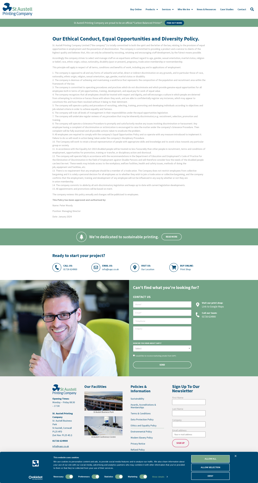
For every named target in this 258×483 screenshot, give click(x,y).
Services (166, 9)
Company (177, 420)
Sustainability (137, 398)
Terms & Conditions (141, 413)
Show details (158, 476)
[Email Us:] (95, 267)
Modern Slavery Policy (142, 437)
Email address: (179, 430)
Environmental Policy (141, 431)
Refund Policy (138, 449)
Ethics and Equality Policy (143, 425)
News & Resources (206, 9)
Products (150, 9)
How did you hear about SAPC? (147, 343)
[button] (252, 9)
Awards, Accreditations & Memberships (143, 406)
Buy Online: (187, 265)
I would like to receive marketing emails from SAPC (155, 355)
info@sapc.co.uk (110, 269)
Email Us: (107, 265)
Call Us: (68, 265)
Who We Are (184, 9)
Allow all (210, 459)
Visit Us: (146, 265)
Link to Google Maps (213, 306)
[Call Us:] (56, 267)
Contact (242, 9)
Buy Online (136, 9)
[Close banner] (235, 456)
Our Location (147, 269)
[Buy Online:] (173, 267)
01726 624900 (70, 269)
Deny (210, 476)
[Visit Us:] (134, 267)
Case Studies (227, 9)
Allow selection (210, 467)
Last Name (177, 409)
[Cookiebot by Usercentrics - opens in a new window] (35, 478)
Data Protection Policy (142, 419)
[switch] (95, 476)
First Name (177, 397)
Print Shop (185, 269)
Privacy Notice (138, 443)
